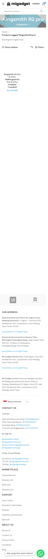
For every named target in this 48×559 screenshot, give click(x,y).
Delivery (5, 510)
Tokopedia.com (9, 475)
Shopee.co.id (7, 480)
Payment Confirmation (12, 505)
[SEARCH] (41, 11)
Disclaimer (6, 544)
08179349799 (31, 428)
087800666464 (29, 422)
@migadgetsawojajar (11, 447)
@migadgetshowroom (12, 442)
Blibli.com (6, 484)
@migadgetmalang (10, 439)
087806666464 (23, 425)
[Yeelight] (35, 300)
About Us (6, 530)
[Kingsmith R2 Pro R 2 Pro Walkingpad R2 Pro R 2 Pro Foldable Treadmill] (12, 62)
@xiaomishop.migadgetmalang (15, 445)
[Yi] (13, 300)
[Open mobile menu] (3, 3)
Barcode (5, 519)
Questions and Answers (12, 514)
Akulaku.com (7, 489)
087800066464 (32, 419)
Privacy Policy (8, 540)
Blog (4, 549)
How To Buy (7, 500)
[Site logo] (18, 3)
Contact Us (7, 535)
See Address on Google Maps (15, 331)
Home (4, 32)
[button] (40, 553)
